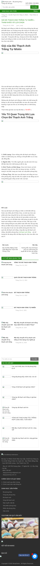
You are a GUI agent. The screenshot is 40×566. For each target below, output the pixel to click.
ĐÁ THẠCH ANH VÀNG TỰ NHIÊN (25, 307)
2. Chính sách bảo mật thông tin (11, 484)
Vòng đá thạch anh (9, 500)
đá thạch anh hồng (25, 232)
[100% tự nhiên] (12, 2)
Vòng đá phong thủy (9, 494)
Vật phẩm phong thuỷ (9, 505)
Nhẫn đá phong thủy (9, 508)
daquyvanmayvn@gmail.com (12, 472)
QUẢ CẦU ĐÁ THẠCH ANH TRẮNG (25, 277)
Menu (35, 11)
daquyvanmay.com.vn (9, 474)
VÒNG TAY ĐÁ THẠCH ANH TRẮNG (25, 262)
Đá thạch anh (7, 497)
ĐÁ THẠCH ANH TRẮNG (22, 292)
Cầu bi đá (6, 511)
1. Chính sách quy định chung (10, 482)
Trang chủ (4, 15)
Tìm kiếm (34, 7)
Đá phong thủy (7, 492)
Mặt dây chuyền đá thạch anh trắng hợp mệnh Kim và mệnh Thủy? (26, 324)
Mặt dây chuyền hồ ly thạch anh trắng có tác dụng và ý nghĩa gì (24, 339)
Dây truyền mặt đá (8, 503)
